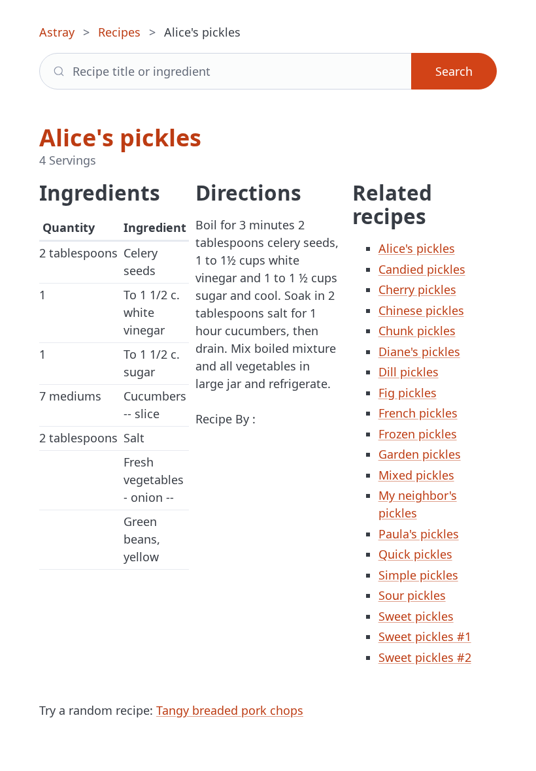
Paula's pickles (418, 534)
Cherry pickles (417, 289)
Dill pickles (408, 372)
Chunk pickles (417, 330)
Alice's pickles (416, 248)
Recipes (119, 32)
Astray (57, 32)
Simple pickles (418, 575)
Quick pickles (415, 554)
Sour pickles (412, 595)
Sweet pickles (416, 616)
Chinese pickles (421, 310)
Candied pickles (421, 269)
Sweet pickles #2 (424, 657)
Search (454, 71)
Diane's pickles (419, 351)
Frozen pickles (417, 434)
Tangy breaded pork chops (229, 710)
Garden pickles (419, 454)
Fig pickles (407, 393)
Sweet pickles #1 (424, 636)
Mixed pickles (416, 475)
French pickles (418, 413)
